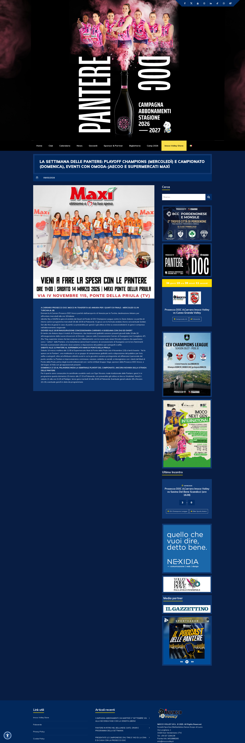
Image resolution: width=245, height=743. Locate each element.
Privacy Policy (39, 732)
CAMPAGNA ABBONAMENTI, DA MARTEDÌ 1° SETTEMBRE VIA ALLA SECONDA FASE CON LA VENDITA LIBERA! (121, 719)
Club (51, 145)
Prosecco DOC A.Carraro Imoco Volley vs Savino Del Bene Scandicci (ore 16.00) (187, 491)
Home (39, 145)
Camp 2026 (152, 145)
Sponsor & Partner (113, 145)
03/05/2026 (188, 486)
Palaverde (196, 319)
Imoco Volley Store (174, 145)
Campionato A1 (181, 319)
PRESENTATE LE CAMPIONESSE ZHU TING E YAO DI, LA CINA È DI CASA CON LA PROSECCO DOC (120, 738)
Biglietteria (134, 145)
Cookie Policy (38, 739)
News (79, 145)
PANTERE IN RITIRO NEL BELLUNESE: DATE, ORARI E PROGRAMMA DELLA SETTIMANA (117, 729)
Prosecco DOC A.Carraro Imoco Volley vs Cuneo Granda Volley (187, 311)
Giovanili (93, 145)
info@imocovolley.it (165, 741)
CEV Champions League (178, 511)
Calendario (64, 145)
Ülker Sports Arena (199, 511)
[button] (7, 735)
